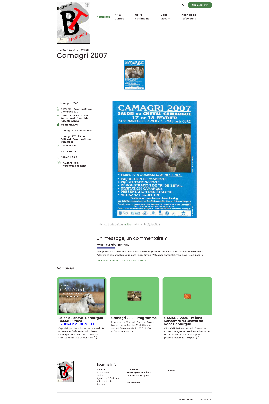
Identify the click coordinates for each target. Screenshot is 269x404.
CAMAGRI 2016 (67, 158)
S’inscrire (115, 260)
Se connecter (205, 399)
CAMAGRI (84, 50)
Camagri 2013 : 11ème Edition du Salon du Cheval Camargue (74, 139)
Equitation (73, 50)
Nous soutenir (200, 5)
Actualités (103, 16)
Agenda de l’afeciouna (188, 16)
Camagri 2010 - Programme (74, 131)
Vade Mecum (165, 16)
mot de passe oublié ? (134, 260)
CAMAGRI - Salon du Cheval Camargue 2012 (74, 110)
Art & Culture (119, 16)
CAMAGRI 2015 (67, 152)
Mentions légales (186, 399)
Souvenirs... (102, 384)
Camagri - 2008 (67, 104)
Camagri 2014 (66, 146)
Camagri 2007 (67, 125)
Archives (128, 224)
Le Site (100, 375)
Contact (171, 370)
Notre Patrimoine (142, 16)
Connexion (102, 260)
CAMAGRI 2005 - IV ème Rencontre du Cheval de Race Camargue (72, 118)
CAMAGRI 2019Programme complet (71, 164)
